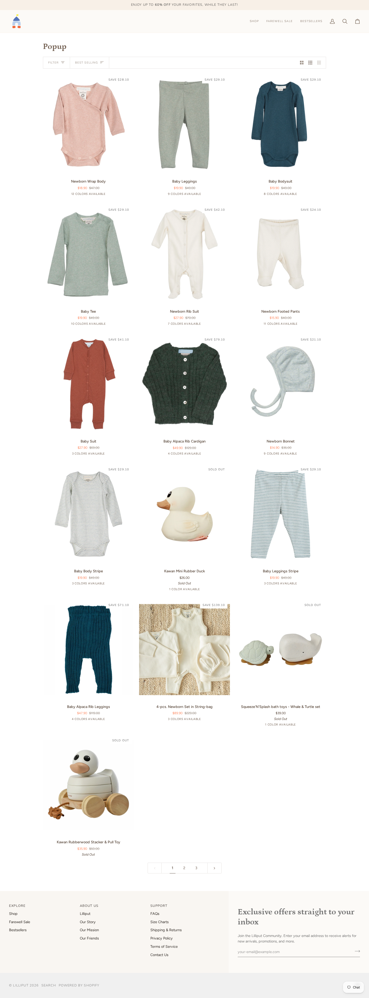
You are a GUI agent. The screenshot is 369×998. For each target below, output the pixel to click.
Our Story (88, 922)
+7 (108, 194)
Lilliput (85, 913)
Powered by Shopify (79, 985)
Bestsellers (18, 930)
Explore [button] (17, 906)
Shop (13, 913)
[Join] (356, 951)
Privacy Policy (161, 938)
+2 (205, 324)
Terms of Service (164, 946)
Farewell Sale (19, 922)
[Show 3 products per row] (310, 63)
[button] (254, 21)
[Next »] (214, 868)
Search (48, 985)
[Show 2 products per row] (301, 63)
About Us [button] (89, 906)
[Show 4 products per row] (320, 63)
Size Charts (159, 922)
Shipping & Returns (166, 930)
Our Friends (89, 938)
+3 (301, 194)
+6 (301, 324)
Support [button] (158, 906)
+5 (108, 324)
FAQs (154, 913)
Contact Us (159, 955)
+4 (205, 194)
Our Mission (89, 930)
